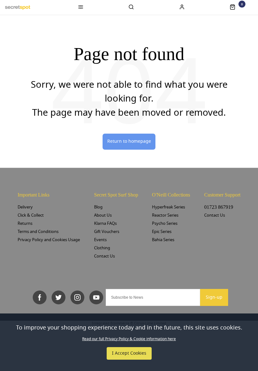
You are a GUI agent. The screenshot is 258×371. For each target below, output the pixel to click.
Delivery (25, 207)
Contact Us (104, 256)
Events (100, 240)
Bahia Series (163, 240)
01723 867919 (218, 207)
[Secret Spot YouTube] (96, 297)
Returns (25, 223)
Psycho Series (164, 223)
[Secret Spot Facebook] (40, 297)
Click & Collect (31, 215)
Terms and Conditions (38, 232)
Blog (98, 207)
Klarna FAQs (105, 223)
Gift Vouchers (106, 232)
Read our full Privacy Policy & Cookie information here (129, 339)
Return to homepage (129, 141)
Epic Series (161, 232)
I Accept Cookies (129, 353)
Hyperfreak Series (168, 207)
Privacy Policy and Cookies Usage (49, 240)
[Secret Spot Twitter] (58, 297)
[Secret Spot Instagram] (77, 297)
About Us (103, 215)
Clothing (102, 248)
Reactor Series (165, 215)
